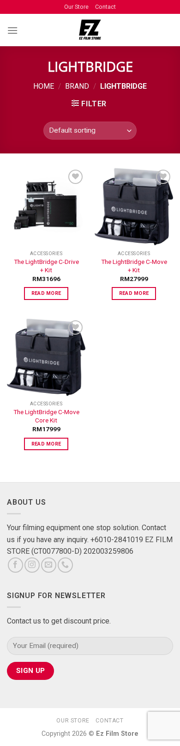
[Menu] (12, 30)
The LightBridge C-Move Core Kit (46, 416)
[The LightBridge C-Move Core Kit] (46, 357)
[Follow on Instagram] (32, 565)
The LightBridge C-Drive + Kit (46, 266)
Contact (105, 6)
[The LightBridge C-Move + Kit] (134, 206)
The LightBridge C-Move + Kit (134, 266)
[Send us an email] (48, 565)
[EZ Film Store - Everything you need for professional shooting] (90, 30)
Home (43, 86)
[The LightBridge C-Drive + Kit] (46, 206)
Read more (46, 293)
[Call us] (65, 565)
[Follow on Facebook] (15, 565)
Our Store (76, 6)
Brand (77, 86)
